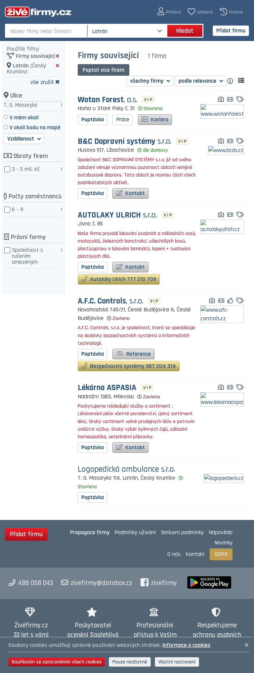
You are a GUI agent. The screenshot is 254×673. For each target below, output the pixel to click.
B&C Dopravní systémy (124, 142)
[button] (169, 12)
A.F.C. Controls (110, 301)
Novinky (223, 542)
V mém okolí (24, 117)
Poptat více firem (103, 70)
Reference (138, 354)
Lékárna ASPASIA (107, 388)
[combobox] (47, 31)
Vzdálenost (21, 138)
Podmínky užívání (135, 532)
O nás (174, 554)
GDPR (221, 554)
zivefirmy (164, 583)
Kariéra (158, 119)
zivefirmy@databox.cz (101, 583)
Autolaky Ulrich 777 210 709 (122, 279)
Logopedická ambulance (126, 469)
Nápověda (221, 532)
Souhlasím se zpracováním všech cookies (57, 661)
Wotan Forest (107, 100)
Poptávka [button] (92, 119)
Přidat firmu (230, 30)
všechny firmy (147, 81)
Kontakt (134, 193)
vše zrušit (42, 81)
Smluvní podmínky (182, 532)
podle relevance (198, 81)
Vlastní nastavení (176, 661)
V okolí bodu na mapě (35, 127)
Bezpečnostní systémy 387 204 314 (132, 366)
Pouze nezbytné (129, 661)
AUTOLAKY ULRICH (117, 215)
